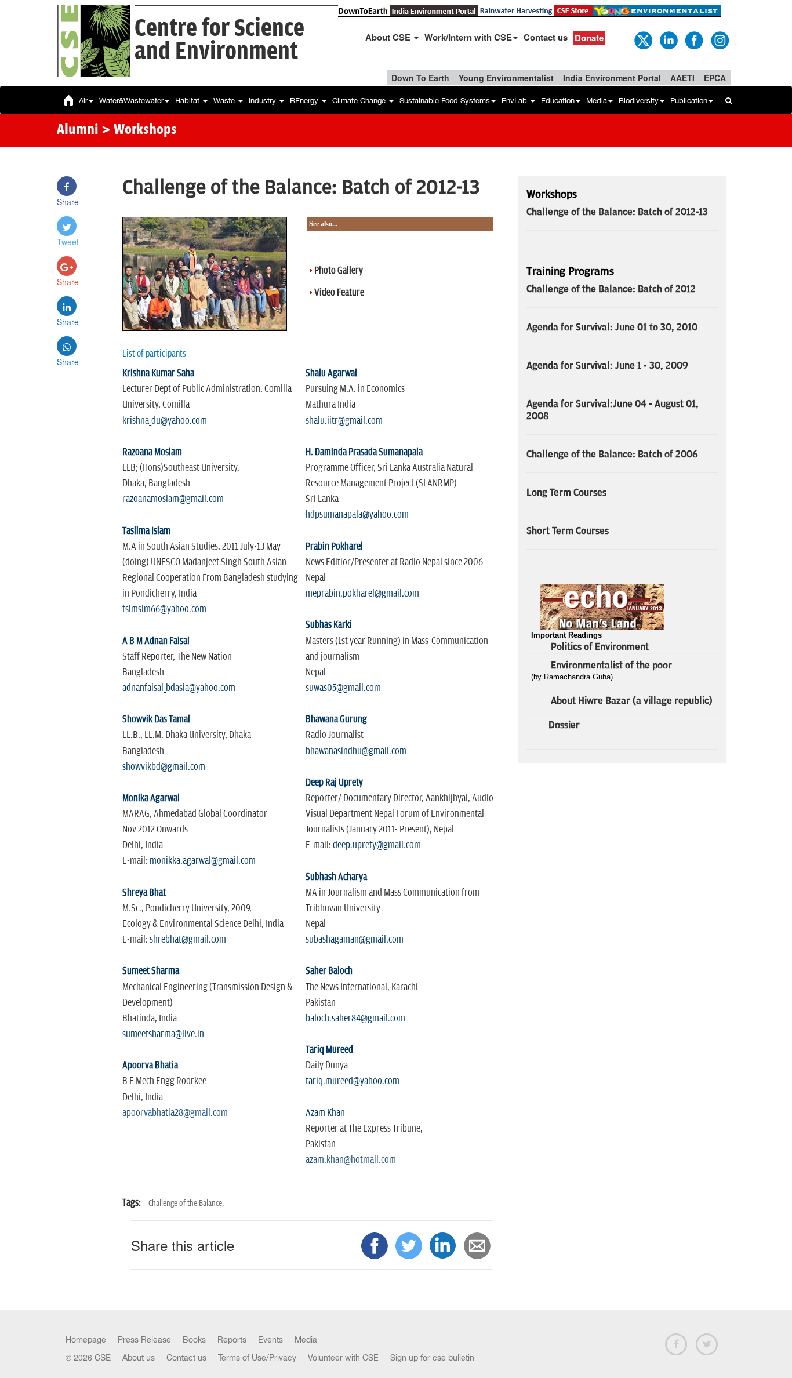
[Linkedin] (668, 39)
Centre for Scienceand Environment (219, 40)
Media (596, 100)
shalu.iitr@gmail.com (344, 421)
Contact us (546, 37)
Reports (231, 1339)
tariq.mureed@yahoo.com (352, 1081)
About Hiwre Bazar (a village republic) (632, 701)
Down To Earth (420, 77)
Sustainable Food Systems (444, 100)
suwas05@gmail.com (343, 688)
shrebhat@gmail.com (188, 940)
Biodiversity (639, 100)
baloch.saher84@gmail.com (355, 1018)
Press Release (144, 1339)
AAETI (682, 77)
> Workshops (139, 130)
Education (558, 100)
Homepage (86, 1339)
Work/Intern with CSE (468, 37)
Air (83, 100)
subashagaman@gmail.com (355, 940)
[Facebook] (693, 39)
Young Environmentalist (506, 77)
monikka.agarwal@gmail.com (203, 861)
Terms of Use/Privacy (257, 1357)
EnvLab (515, 100)
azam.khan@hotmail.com (351, 1160)
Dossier (564, 725)
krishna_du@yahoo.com (164, 421)
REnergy (305, 100)
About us (138, 1357)
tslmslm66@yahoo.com (164, 609)
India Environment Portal (612, 77)
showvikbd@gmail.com (163, 767)
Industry (263, 100)
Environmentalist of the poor (611, 665)
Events (270, 1339)
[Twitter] (642, 39)
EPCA (715, 77)
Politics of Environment (600, 647)
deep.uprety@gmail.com (377, 845)
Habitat (188, 100)
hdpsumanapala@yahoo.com (357, 515)
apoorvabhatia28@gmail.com (175, 1113)
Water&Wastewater (131, 100)
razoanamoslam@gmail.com (173, 499)
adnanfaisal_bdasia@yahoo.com (178, 688)
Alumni (78, 130)
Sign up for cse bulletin (432, 1357)
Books (194, 1339)
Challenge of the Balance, (186, 1203)
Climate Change (360, 100)
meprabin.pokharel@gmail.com (362, 593)
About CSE (389, 37)
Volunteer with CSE (343, 1357)
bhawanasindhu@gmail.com (356, 751)
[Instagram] (719, 39)
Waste (225, 100)
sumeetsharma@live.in (163, 1034)
